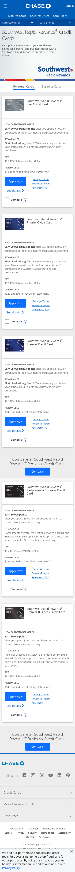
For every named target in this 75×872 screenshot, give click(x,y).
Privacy (20, 832)
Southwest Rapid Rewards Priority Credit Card (47, 221)
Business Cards (52, 86)
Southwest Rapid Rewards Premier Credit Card (47, 342)
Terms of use (47, 832)
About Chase (16, 828)
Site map (30, 836)
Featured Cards (18, 15)
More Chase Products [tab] (39, 804)
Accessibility (64, 832)
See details (16, 191)
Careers (8, 832)
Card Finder (61, 15)
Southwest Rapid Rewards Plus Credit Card (47, 102)
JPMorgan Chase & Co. (54, 828)
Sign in (70, 5)
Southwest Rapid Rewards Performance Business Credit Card (46, 490)
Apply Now (17, 181)
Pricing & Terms (41, 179)
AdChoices (44, 836)
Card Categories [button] (20, 22)
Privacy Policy (11, 868)
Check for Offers (40, 15)
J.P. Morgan (33, 828)
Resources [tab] (39, 816)
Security (32, 832)
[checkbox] (13, 199)
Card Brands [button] (57, 22)
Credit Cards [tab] (39, 792)
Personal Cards (24, 86)
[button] (71, 851)
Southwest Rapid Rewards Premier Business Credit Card (47, 610)
